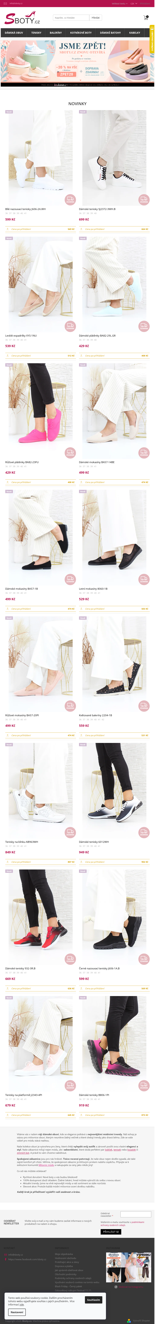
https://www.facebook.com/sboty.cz (27, 1259)
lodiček (108, 1149)
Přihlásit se (111, 1231)
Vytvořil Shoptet (141, 1320)
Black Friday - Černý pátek (68, 1286)
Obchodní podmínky (65, 1274)
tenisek (117, 1149)
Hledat (96, 17)
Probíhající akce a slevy (67, 1262)
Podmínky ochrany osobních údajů (73, 1278)
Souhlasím (93, 1300)
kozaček (131, 1149)
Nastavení (17, 1312)
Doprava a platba (64, 1266)
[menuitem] (14, 32)
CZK (133, 3)
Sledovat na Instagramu (131, 1286)
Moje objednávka (64, 1254)
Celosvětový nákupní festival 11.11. (73, 1290)
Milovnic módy (46, 1165)
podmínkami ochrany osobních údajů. (122, 1224)
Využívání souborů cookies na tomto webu (77, 1282)
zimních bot (23, 1152)
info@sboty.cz (15, 1254)
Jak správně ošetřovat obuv (69, 1270)
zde (22, 1304)
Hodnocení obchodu (65, 1258)
